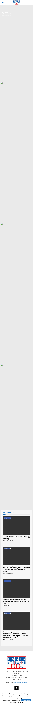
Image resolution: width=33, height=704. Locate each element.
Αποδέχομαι (26, 700)
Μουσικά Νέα (7, 518)
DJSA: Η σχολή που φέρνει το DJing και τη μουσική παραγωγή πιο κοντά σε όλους (16, 569)
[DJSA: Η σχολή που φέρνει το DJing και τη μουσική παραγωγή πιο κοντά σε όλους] (16, 556)
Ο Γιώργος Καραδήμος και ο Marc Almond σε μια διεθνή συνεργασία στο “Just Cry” (16, 601)
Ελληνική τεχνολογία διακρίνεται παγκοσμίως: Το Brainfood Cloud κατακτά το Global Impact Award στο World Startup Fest (15, 635)
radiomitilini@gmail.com (20, 683)
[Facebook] (16, 688)
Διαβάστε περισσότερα (17, 702)
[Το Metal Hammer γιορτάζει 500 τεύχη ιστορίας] (16, 525)
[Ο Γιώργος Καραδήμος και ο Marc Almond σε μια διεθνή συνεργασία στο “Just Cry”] (16, 588)
